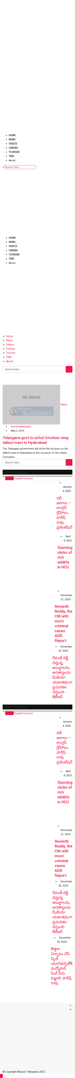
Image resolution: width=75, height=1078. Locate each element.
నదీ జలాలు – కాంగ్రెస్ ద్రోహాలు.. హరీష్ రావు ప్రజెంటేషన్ (64, 512)
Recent (9, 478)
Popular (18, 478)
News (12, 139)
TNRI (11, 156)
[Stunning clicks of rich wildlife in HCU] (30, 561)
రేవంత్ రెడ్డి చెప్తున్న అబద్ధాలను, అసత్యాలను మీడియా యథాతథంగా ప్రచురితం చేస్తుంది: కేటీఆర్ (62, 677)
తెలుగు (12, 160)
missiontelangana (21, 426)
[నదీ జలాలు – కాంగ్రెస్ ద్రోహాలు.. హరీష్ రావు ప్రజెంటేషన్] (30, 507)
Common (27, 478)
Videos (13, 143)
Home (12, 135)
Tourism (14, 152)
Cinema (13, 147)
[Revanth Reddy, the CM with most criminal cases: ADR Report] (29, 615)
